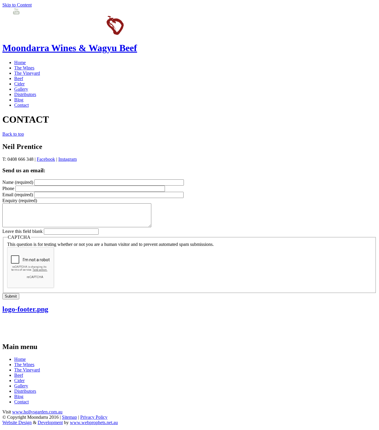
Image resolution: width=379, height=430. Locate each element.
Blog (18, 99)
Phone (8, 188)
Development (50, 422)
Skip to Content (17, 4)
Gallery (21, 89)
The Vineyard (27, 73)
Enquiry (19, 200)
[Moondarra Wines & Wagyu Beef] (63, 33)
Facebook (46, 159)
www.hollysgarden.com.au (37, 411)
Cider (19, 83)
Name (17, 182)
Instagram (67, 159)
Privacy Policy (93, 417)
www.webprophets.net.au (94, 422)
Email (17, 194)
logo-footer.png (25, 309)
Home (20, 62)
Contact (21, 105)
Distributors (25, 94)
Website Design (17, 422)
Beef (18, 78)
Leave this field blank (23, 231)
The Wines (24, 67)
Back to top (13, 134)
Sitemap (69, 417)
